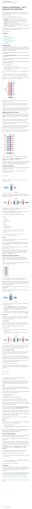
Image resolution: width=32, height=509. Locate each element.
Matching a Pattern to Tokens (9, 37)
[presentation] (11, 18)
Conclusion (6, 43)
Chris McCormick (6, 1)
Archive (17, 1)
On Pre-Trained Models (8, 41)
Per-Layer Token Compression (9, 40)
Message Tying (6, 36)
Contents (5, 35)
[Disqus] (16, 493)
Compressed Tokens (7, 39)
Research (13, 1)
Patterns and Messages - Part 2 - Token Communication (17, 476)
